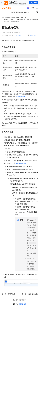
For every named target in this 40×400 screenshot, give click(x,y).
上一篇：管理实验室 (8, 294)
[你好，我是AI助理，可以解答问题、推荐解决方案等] (28, 8)
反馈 (23, 304)
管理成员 (6, 21)
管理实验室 (34, 19)
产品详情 (18, 35)
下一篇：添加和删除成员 (30, 294)
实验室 (27, 19)
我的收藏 (33, 35)
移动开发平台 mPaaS (12, 17)
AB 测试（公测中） (9, 19)
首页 (3, 17)
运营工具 (23, 17)
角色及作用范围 (21, 163)
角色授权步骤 (20, 96)
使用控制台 (20, 19)
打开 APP (34, 3)
